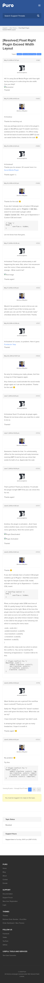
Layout (19, 54)
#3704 (38, 433)
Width (39, 54)
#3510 (38, 243)
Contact (5, 879)
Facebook (6, 934)
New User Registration (10, 901)
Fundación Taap (10, 344)
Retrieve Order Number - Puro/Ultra (14, 919)
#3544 (38, 356)
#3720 (38, 739)
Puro (24, 972)
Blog (4, 872)
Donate (5, 883)
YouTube (5, 941)
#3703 (38, 396)
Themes (5, 916)
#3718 (38, 683)
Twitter (5, 937)
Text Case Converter (9, 955)
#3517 (38, 323)
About (5, 876)
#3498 (38, 183)
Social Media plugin (29, 54)
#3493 (38, 98)
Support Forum (8, 897)
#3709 (38, 552)
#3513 (38, 288)
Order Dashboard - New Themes (13, 923)
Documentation (8, 894)
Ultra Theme (13, 28)
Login (4, 905)
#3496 (38, 146)
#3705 (38, 468)
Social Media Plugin (11, 170)
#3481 (38, 60)
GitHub (5, 945)
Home (5, 868)
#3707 (38, 506)
